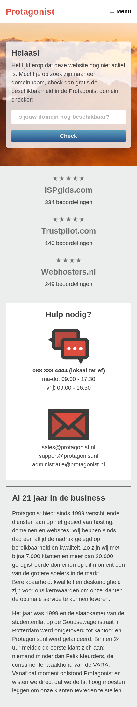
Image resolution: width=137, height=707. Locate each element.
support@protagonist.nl (68, 456)
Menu (123, 11)
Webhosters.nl (68, 271)
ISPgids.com (68, 189)
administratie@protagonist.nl (68, 464)
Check (68, 136)
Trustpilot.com (68, 230)
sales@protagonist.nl (68, 447)
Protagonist (30, 12)
